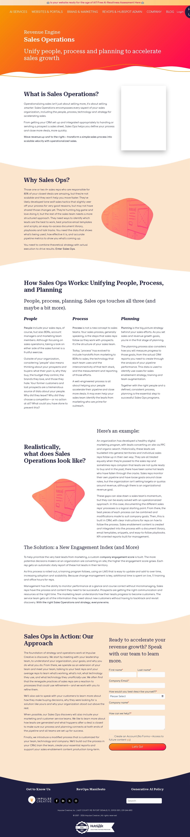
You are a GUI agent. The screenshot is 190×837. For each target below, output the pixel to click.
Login (180, 12)
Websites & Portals (47, 11)
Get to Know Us (38, 789)
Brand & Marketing (82, 11)
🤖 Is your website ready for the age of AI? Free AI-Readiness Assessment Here (93, 2)
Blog (170, 11)
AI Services (18, 11)
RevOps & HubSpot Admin (122, 11)
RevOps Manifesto (90, 789)
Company (154, 11)
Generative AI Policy (147, 789)
